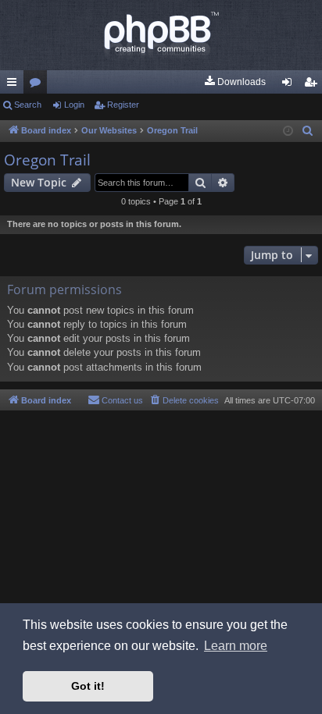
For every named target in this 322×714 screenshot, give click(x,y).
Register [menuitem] (313, 85)
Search (27, 104)
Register (123, 104)
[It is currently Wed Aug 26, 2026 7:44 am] (288, 131)
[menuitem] (234, 82)
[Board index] (161, 35)
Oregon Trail (47, 160)
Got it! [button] (88, 686)
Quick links (14, 85)
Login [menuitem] (290, 85)
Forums (38, 85)
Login (74, 104)
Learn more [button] (235, 645)
